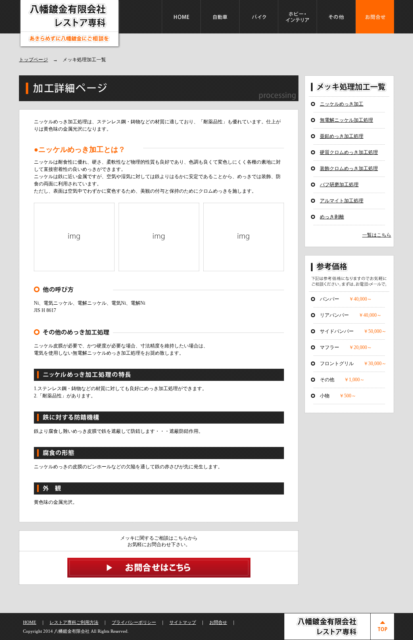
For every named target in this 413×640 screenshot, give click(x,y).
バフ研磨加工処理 (339, 184)
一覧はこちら (376, 235)
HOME (29, 622)
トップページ (33, 59)
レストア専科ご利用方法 (74, 622)
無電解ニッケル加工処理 (346, 120)
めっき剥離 (332, 217)
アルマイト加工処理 (341, 201)
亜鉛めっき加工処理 (341, 136)
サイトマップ (182, 622)
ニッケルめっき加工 (341, 104)
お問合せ (218, 622)
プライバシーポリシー (134, 622)
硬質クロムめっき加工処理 (349, 152)
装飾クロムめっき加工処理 (349, 168)
